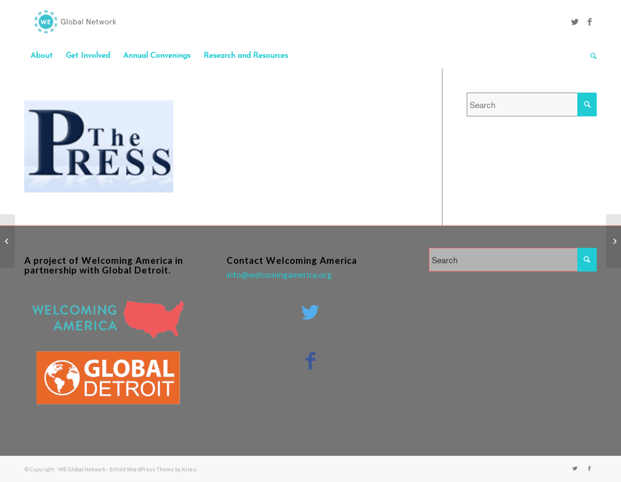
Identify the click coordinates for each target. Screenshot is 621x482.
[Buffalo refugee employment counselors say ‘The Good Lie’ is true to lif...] (7, 241)
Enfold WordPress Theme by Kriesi (153, 469)
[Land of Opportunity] (613, 241)
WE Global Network (82, 469)
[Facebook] (589, 22)
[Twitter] (575, 22)
